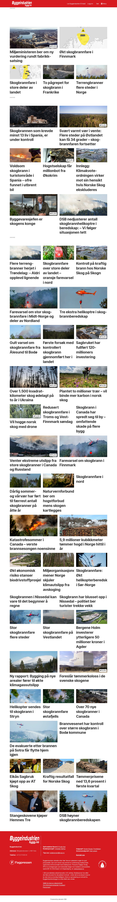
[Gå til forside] (22, 4)
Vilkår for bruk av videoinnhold (52, 883)
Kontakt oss (80, 855)
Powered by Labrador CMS (58, 899)
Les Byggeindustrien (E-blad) (76, 4)
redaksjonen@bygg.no (57, 853)
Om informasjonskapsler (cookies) (54, 885)
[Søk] (97, 3)
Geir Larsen (93, 851)
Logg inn (90, 4)
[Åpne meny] (103, 3)
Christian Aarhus (60, 849)
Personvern (46, 887)
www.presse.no (79, 869)
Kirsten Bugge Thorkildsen (92, 849)
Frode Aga (62, 847)
